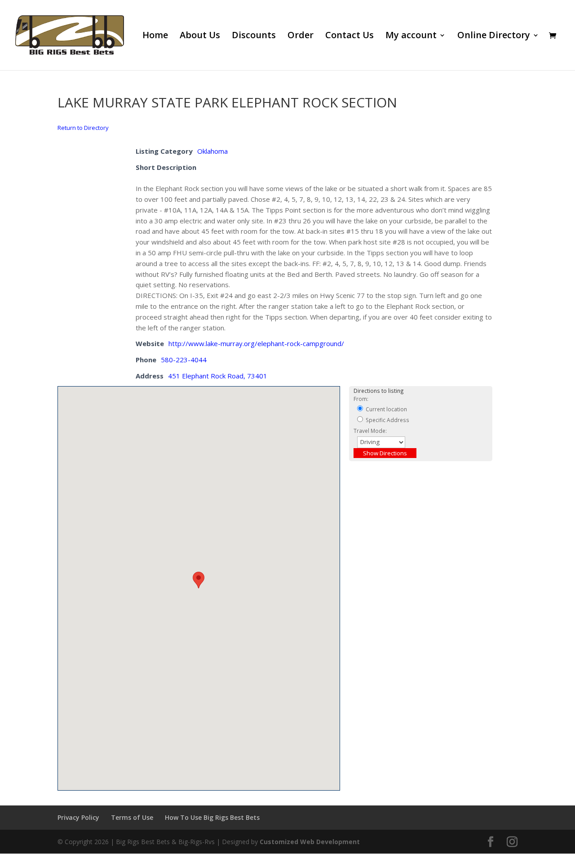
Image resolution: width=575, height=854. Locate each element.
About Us (200, 36)
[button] (198, 580)
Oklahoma (212, 151)
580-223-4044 (184, 359)
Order (301, 36)
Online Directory (493, 36)
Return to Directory (83, 128)
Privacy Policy (78, 817)
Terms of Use (132, 817)
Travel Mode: (370, 430)
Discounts (254, 36)
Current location (385, 409)
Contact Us (349, 36)
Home (155, 36)
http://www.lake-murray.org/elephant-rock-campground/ (256, 343)
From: (361, 398)
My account (411, 36)
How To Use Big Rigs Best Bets (212, 817)
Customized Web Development (310, 841)
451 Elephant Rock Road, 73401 (217, 375)
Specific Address (386, 419)
